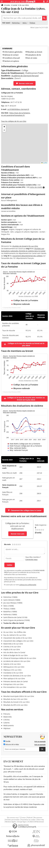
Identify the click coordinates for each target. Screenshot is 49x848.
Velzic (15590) (8, 606)
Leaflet (45, 163)
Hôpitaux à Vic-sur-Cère (12, 670)
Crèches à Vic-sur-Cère (12, 647)
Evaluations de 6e (34, 55)
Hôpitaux (6, 728)
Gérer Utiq (40, 819)
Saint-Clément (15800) (11, 600)
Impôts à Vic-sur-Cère (11, 649)
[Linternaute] (12, 836)
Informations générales (13, 52)
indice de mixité (36, 187)
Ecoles (7, 5)
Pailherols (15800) (10, 614)
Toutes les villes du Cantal (13, 623)
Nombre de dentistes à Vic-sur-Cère (17, 676)
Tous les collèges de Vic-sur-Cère (13, 121)
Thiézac (32, 23)
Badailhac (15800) (10, 611)
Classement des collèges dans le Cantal (26, 510)
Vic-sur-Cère (24, 5)
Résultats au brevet (34, 52)
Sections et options (11, 61)
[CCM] (12, 831)
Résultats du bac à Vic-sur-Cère (15, 699)
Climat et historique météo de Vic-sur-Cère (19, 658)
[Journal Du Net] (36, 831)
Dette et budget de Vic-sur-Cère (15, 655)
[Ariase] (12, 845)
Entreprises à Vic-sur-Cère (13, 684)
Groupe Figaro (22, 822)
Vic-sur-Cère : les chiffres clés (14, 632)
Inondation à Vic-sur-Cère (13, 673)
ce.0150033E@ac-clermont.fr (18, 109)
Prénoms (6, 714)
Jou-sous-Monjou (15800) (12, 603)
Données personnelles (12, 819)
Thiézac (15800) (9, 609)
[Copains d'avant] (12, 840)
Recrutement (38, 817)
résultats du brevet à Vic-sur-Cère (25, 246)
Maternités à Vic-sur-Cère (13, 644)
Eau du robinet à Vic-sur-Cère (14, 635)
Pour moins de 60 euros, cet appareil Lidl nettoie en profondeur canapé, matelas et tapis (24, 788)
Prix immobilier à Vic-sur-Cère (14, 687)
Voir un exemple (39, 741)
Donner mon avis (17, 534)
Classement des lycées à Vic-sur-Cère (17, 638)
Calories (6, 723)
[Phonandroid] (36, 845)
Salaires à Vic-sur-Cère (12, 664)
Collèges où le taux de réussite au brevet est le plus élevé (26, 344)
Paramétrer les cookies (28, 819)
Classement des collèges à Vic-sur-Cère (18, 641)
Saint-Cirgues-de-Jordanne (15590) (16, 620)
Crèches (6, 720)
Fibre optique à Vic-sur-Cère (14, 678)
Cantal (14, 5)
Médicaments (8, 725)
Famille (7, 741)
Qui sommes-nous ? (13, 817)
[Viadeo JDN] (36, 840)
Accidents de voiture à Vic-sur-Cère (16, 661)
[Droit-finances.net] (36, 836)
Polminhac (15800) (10, 597)
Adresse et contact (11, 55)
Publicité (29, 817)
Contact (23, 817)
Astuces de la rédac (12, 744)
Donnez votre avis (26, 83)
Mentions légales (10, 822)
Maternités (7, 717)
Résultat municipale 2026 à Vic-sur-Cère (18, 696)
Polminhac (16, 23)
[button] (4, 126)
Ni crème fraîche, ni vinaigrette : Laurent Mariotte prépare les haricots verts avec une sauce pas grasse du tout (24, 797)
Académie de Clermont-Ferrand (25, 75)
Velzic (24, 23)
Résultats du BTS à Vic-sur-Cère (15, 705)
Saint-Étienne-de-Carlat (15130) (15, 617)
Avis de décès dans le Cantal (14, 652)
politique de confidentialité (27, 585)
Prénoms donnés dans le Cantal (15, 681)
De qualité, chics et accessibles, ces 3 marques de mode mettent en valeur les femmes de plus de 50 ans (23, 779)
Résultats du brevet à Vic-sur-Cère (16, 702)
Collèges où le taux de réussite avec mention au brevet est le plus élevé (26, 398)
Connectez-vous (31, 559)
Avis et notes (32, 58)
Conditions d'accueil (12, 58)
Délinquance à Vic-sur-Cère (13, 667)
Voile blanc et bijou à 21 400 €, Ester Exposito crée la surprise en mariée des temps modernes (24, 805)
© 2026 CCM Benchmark (36, 822)
